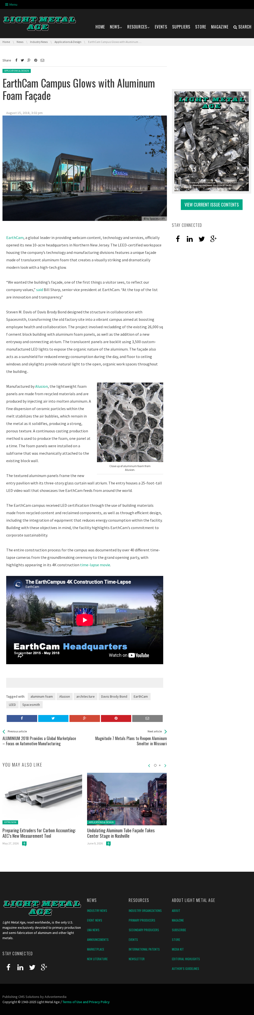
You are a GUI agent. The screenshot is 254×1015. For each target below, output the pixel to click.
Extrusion (10, 822)
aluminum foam (42, 696)
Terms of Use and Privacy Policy (86, 1002)
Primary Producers (142, 920)
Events (133, 939)
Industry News (97, 910)
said (39, 289)
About (176, 910)
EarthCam (15, 237)
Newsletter (137, 959)
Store (176, 939)
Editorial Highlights (186, 959)
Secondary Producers (144, 930)
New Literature (97, 959)
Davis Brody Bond (114, 696)
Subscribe (179, 930)
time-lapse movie (95, 564)
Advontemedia (55, 996)
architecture (85, 696)
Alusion (41, 386)
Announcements (98, 939)
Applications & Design (16, 70)
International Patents (144, 949)
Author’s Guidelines (185, 968)
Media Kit (178, 949)
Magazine (178, 920)
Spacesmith (157, 218)
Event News (94, 920)
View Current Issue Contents (212, 204)
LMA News (93, 930)
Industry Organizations (145, 910)
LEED (12, 704)
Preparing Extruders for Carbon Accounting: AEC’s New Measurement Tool (39, 833)
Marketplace (95, 949)
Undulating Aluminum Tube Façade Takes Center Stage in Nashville (121, 833)
